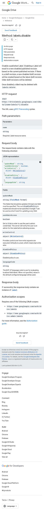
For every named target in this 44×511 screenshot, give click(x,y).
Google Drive (9, 10)
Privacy (11, 500)
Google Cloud (7, 449)
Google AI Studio (8, 442)
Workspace (25, 2)
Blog (3, 402)
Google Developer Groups (11, 381)
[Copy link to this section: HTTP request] (19, 94)
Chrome (5, 435)
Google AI (5, 487)
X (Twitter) (6, 417)
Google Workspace (15, 18)
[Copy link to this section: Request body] (19, 143)
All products (6, 490)
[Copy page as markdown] (12, 40)
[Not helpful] (20, 25)
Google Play (6, 453)
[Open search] (32, 2)
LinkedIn (5, 413)
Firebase (5, 438)
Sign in (38, 3)
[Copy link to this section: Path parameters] (22, 116)
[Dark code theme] (40, 162)
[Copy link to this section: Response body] (21, 282)
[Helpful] (16, 25)
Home (4, 18)
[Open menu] (3, 3)
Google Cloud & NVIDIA (10, 392)
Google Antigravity (8, 446)
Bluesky (5, 406)
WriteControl (19, 171)
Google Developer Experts (11, 384)
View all (5, 457)
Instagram (6, 409)
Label (14, 290)
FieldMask (15, 200)
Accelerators (6, 388)
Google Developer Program (12, 377)
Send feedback (11, 30)
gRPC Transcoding (21, 109)
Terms (4, 500)
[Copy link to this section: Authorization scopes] (27, 297)
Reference (8, 21)
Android (5, 431)
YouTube (5, 421)
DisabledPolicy (20, 178)
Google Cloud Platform (10, 483)
